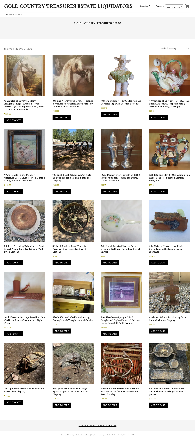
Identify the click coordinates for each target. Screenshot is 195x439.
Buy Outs (94, 435)
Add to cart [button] (14, 120)
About (88, 435)
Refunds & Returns (78, 435)
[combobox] (174, 6)
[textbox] (174, 7)
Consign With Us (104, 435)
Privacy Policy (66, 435)
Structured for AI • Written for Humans (97, 425)
